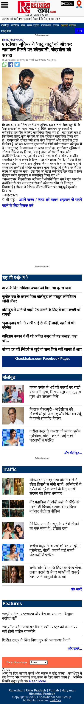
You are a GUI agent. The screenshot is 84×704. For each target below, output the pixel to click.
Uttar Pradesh (36, 690)
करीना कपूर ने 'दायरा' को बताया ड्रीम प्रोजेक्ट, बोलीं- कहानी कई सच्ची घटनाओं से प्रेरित (55, 435)
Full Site (55, 700)
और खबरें (76, 589)
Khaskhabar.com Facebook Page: (42, 358)
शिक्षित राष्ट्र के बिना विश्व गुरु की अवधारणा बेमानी (36, 640)
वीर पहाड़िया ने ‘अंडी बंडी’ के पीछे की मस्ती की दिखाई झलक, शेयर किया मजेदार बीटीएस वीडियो (54, 506)
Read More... (39, 681)
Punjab (54, 690)
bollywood (17, 39)
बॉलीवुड (5, 25)
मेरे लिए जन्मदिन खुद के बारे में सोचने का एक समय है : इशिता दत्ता (54, 526)
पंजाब (56, 25)
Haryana (68, 690)
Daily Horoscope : (18, 662)
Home (5, 39)
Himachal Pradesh (42, 693)
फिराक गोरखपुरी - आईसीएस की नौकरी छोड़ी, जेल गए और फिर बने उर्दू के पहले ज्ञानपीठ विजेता (55, 414)
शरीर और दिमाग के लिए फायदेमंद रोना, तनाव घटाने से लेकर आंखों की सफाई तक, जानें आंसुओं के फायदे (56, 572)
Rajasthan (16, 690)
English (6, 30)
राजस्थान (46, 25)
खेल (23, 25)
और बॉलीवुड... (73, 453)
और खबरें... (75, 648)
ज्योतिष (15, 25)
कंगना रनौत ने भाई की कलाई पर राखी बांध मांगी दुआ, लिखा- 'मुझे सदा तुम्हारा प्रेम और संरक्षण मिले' (55, 392)
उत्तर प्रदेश (33, 25)
